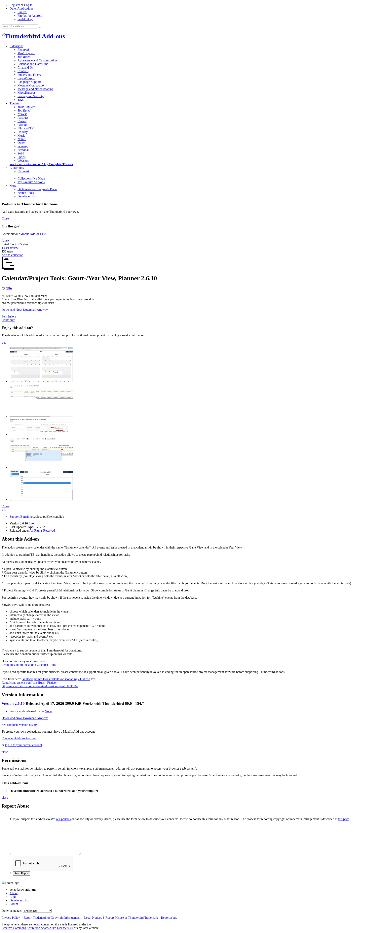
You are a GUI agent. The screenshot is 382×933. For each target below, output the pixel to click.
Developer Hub (27, 196)
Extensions (16, 46)
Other (21, 142)
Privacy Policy (11, 917)
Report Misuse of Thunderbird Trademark (132, 917)
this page (343, 819)
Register (15, 5)
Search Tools (26, 192)
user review (10, 248)
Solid (21, 153)
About (14, 893)
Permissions (9, 316)
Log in (28, 5)
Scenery (23, 146)
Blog (13, 896)
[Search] (40, 27)
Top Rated (24, 56)
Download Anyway (35, 309)
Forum (14, 904)
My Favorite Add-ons (31, 182)
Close (5, 218)
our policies (63, 819)
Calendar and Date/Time (33, 64)
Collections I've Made (31, 178)
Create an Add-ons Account (19, 738)
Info (31, 523)
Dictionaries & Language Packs (37, 189)
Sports (21, 157)
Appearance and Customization (37, 60)
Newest (22, 114)
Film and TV (26, 128)
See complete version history (20, 724)
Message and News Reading (35, 89)
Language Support (29, 81)
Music (21, 135)
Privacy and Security (31, 96)
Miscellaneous (26, 92)
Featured (23, 49)
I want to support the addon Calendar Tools (29, 664)
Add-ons (53, 36)
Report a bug (169, 917)
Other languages (12, 910)
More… (14, 185)
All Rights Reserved (42, 530)
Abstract (23, 117)
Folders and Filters (29, 74)
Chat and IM (25, 67)
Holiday (23, 132)
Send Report (21, 873)
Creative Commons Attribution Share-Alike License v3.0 (38, 928)
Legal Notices (93, 917)
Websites (23, 160)
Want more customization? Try (41, 164)
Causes (22, 121)
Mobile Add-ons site (33, 234)
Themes (14, 103)
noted (36, 924)
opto (9, 288)
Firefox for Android (30, 15)
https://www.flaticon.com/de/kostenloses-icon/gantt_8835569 (40, 686)
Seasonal (23, 149)
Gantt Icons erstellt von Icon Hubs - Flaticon (29, 682)
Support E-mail (19, 516)
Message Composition (31, 85)
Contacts (23, 71)
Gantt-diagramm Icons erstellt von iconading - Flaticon (56, 679)
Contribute (8, 320)
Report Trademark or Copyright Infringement (52, 917)
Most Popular (26, 53)
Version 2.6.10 (13, 703)
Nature (22, 139)
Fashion (22, 124)
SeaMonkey (25, 19)
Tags (20, 99)
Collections (17, 167)
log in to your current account (23, 745)
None (48, 711)
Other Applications (21, 8)
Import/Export (26, 78)
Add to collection (12, 255)
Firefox (22, 12)
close (5, 751)
